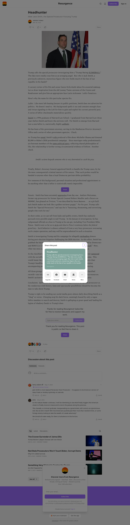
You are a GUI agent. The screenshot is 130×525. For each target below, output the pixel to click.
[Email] (65, 274)
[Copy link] (48, 274)
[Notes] (73, 274)
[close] (84, 245)
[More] (82, 274)
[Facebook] (56, 274)
